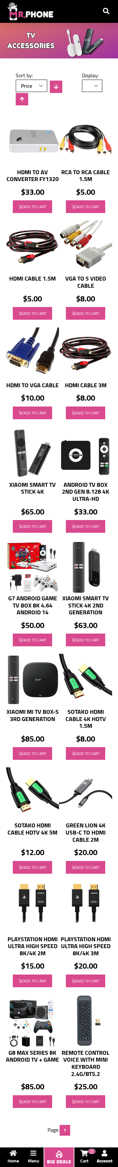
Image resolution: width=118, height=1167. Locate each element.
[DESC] (56, 87)
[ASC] (22, 99)
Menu (33, 1161)
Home (13, 1161)
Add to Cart (34, 206)
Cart (86, 1157)
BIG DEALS (59, 1161)
